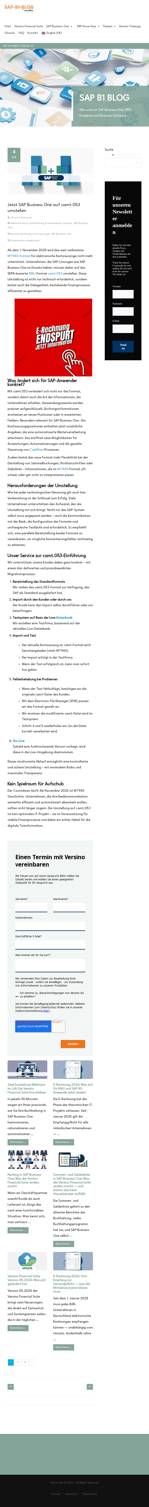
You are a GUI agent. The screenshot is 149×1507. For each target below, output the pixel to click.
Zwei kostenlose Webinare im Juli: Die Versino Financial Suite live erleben (27, 1088)
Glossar (10, 33)
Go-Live (18, 741)
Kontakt (33, 33)
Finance (67, 223)
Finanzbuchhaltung (20, 234)
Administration (19, 223)
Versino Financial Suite (28, 26)
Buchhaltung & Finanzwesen (46, 223)
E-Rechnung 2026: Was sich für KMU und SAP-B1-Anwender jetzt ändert (73, 1088)
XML (32, 273)
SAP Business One (58, 26)
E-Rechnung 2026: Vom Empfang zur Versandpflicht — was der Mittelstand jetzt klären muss (71, 1284)
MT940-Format (19, 256)
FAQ (21, 33)
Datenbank (64, 617)
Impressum (72, 1494)
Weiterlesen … (18, 1142)
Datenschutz (90, 1494)
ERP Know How (86, 26)
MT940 (62, 469)
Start (7, 26)
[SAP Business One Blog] (19, 8)
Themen (107, 26)
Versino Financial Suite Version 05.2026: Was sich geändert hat (27, 1280)
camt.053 (55, 273)
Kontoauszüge (41, 234)
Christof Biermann (21, 217)
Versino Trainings (130, 26)
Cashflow (36, 449)
